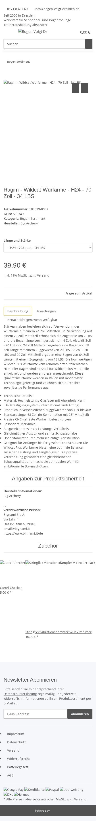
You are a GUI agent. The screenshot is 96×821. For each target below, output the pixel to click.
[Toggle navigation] (9, 32)
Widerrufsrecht (18, 759)
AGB (10, 775)
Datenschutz (16, 742)
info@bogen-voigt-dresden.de (57, 9)
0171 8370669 (17, 9)
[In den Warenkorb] (7, 77)
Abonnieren (80, 714)
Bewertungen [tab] (46, 311)
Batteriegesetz (18, 767)
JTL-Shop (55, 810)
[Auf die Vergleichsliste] (75, 88)
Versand (43, 275)
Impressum (15, 734)
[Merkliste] (74, 32)
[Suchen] (88, 44)
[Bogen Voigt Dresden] (32, 31)
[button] (69, 32)
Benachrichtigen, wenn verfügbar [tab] (32, 320)
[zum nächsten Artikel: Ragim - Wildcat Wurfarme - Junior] (33, 62)
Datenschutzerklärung (20, 694)
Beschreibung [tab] (17, 311)
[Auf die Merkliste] (84, 88)
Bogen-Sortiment (32, 218)
